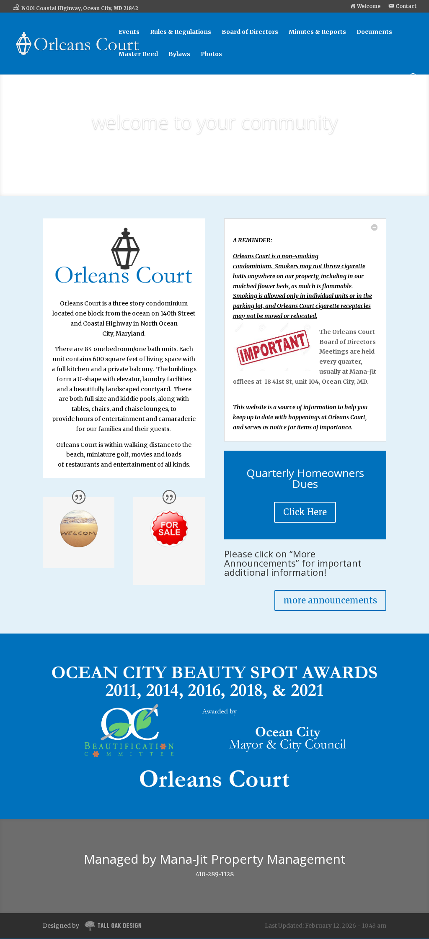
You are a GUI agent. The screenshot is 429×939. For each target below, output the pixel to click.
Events (129, 32)
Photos (211, 54)
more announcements (330, 600)
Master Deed (138, 54)
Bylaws (179, 54)
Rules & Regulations (180, 32)
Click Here (305, 512)
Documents (374, 32)
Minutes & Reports (317, 32)
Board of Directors (250, 32)
